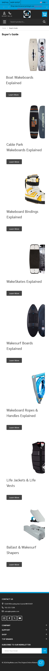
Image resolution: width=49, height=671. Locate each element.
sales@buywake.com (12, 611)
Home (4, 28)
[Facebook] (9, 618)
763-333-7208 (10, 607)
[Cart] (44, 14)
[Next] (8, 7)
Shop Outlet (15, 2)
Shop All (5, 2)
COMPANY (6, 625)
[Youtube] (20, 618)
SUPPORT (6, 630)
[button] (13, 94)
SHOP (4, 634)
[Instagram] (4, 618)
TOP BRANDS (7, 639)
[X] (14, 618)
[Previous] (4, 7)
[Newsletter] (44, 650)
